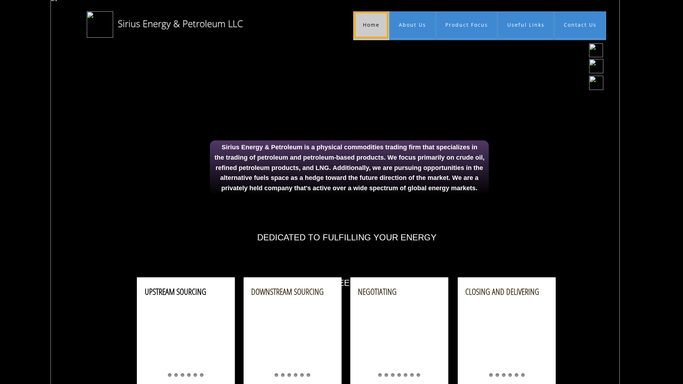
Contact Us (580, 24)
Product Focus (466, 24)
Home (371, 24)
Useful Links (526, 24)
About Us (412, 24)
